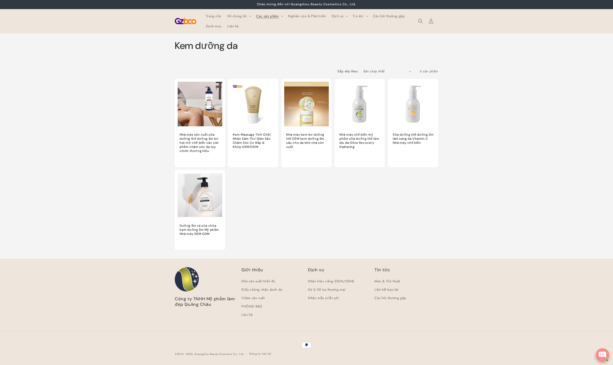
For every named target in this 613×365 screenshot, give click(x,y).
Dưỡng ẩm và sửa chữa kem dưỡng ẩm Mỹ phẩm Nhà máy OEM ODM (199, 230)
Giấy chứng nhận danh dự (262, 289)
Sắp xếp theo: (347, 71)
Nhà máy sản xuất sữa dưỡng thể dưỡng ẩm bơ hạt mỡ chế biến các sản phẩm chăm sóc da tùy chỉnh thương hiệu (199, 143)
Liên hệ (247, 314)
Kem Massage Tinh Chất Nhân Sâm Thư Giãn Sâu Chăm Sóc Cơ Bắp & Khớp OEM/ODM (252, 141)
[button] (238, 16)
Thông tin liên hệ (260, 354)
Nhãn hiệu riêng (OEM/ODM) (331, 281)
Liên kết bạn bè (386, 289)
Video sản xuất (253, 297)
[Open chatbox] (602, 355)
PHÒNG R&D (251, 306)
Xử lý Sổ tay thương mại (327, 289)
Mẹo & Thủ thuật (387, 281)
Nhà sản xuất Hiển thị (258, 281)
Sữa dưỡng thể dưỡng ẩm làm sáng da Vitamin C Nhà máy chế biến (413, 139)
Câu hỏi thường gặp (390, 297)
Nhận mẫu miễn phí (323, 297)
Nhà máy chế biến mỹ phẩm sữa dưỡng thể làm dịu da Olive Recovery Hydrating (359, 141)
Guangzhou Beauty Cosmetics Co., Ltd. (219, 354)
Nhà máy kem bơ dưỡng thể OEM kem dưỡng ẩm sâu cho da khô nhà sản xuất (305, 141)
